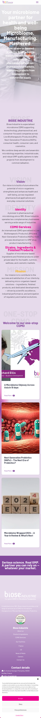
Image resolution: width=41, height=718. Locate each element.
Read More (8, 395)
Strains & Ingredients (20, 634)
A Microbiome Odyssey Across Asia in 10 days (19, 386)
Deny (20, 704)
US (21, 650)
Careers (20, 657)
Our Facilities (20, 642)
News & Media (20, 653)
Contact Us (20, 660)
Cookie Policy (19, 715)
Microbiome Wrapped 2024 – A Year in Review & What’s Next (19, 534)
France (21, 646)
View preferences (20, 710)
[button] (38, 679)
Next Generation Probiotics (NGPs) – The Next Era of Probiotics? (18, 460)
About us (20, 631)
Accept (20, 698)
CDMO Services (20, 637)
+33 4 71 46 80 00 (10, 676)
